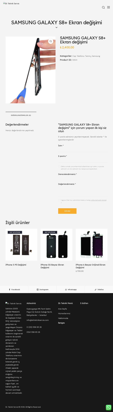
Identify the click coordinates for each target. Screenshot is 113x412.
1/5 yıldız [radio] (59, 178)
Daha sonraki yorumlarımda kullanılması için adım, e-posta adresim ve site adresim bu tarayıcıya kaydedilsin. (82, 167)
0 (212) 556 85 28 (34, 327)
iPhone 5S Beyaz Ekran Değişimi (52, 266)
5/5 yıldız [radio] (72, 178)
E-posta (62, 156)
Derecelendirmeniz (67, 174)
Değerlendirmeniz (67, 184)
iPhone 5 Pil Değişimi (16, 264)
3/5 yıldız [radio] (66, 178)
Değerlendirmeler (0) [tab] (21, 115)
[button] (50, 41)
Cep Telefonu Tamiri (81, 56)
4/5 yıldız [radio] (69, 178)
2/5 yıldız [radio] (62, 178)
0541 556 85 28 (33, 332)
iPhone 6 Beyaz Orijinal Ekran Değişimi (90, 266)
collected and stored (98, 200)
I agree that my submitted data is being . (84, 201)
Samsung (96, 56)
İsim (61, 145)
